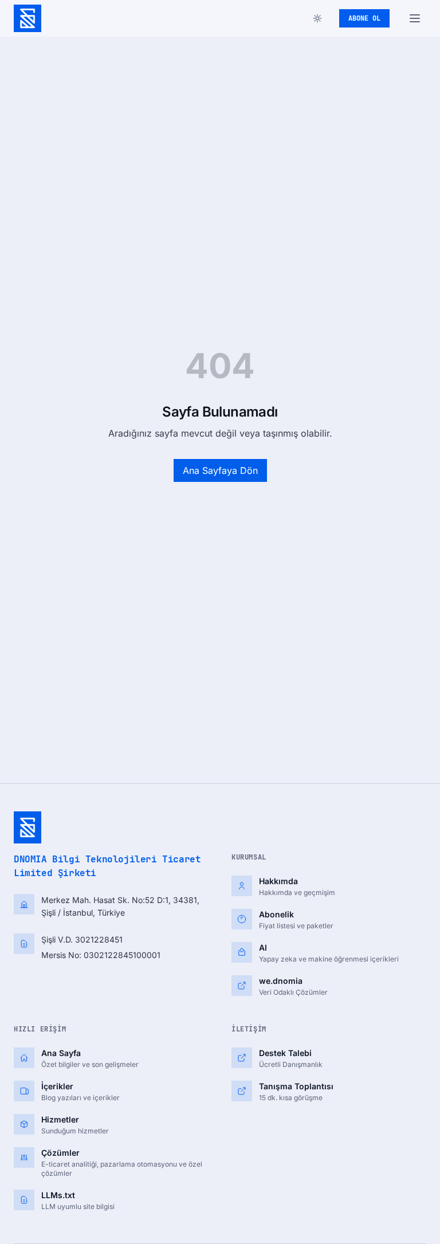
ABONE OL (364, 18)
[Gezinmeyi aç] (414, 18)
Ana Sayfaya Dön (220, 470)
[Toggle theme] (317, 18)
